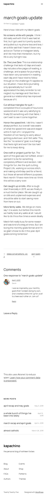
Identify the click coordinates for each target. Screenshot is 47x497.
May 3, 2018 (39, 406)
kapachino (9, 3)
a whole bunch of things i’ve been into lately (17, 414)
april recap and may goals (16, 406)
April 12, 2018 (40, 414)
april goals (35, 254)
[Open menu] (41, 4)
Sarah (14, 283)
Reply (14, 301)
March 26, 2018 (37, 430)
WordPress (39, 492)
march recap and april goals (17, 423)
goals (22, 23)
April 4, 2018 (38, 423)
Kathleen (15, 23)
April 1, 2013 (16, 280)
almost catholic (11, 430)
